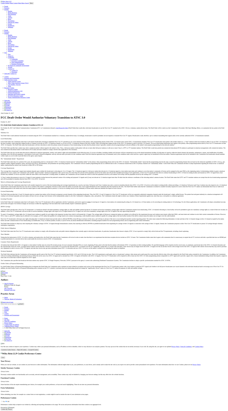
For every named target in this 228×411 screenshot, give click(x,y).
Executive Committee (17, 61)
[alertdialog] (114, 381)
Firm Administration (17, 62)
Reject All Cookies (22, 349)
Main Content (14, 3)
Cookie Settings (5, 3)
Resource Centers (9, 88)
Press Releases (12, 14)
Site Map (6, 320)
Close (2, 357)
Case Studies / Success (14, 84)
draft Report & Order (62, 128)
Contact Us (11, 69)
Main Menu (21, 3)
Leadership (11, 57)
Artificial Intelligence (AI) (15, 91)
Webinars (10, 27)
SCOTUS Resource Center (15, 96)
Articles (10, 17)
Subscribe (7, 73)
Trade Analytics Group (10, 80)
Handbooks (11, 25)
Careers (6, 76)
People (6, 6)
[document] (114, 381)
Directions (14, 72)
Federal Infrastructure (14, 92)
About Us (10, 56)
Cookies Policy (199, 346)
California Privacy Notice (11, 326)
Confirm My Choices (6, 409)
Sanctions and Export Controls (16, 94)
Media (6, 297)
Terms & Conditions (10, 321)
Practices (6, 8)
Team (9, 86)
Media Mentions (12, 13)
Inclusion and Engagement (11, 78)
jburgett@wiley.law (9, 290)
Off (8, 401)
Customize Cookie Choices (8, 349)
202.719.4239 (8, 288)
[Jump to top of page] (7, 302)
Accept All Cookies (33, 349)
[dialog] (114, 348)
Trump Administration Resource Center (19, 97)
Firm (5, 52)
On (4, 401)
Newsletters (11, 21)
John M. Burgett (8, 283)
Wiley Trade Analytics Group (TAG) (18, 83)
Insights (6, 9)
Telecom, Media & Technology (13, 299)
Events (10, 24)
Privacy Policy (8, 323)
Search (27, 3)
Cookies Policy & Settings (11, 324)
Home (6, 318)
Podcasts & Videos (13, 22)
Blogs (9, 19)
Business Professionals (17, 64)
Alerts (9, 16)
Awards (10, 67)
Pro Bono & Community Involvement (18, 65)
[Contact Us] (8, 110)
